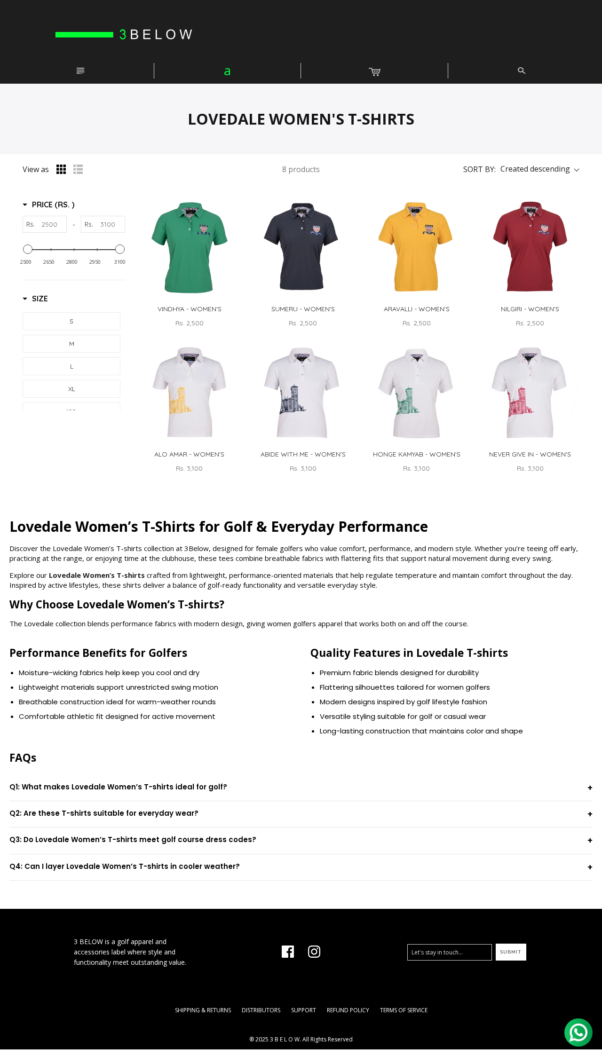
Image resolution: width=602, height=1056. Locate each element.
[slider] (27, 249)
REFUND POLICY (348, 1010)
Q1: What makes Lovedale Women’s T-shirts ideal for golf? (118, 787)
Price (53, 204)
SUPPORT (303, 1010)
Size (40, 298)
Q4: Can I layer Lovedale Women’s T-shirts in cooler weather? (124, 866)
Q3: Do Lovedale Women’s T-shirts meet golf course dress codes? (132, 839)
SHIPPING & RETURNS (203, 1010)
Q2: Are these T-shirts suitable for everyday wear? (103, 813)
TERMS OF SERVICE (404, 1010)
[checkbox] (71, 321)
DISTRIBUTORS (261, 1010)
